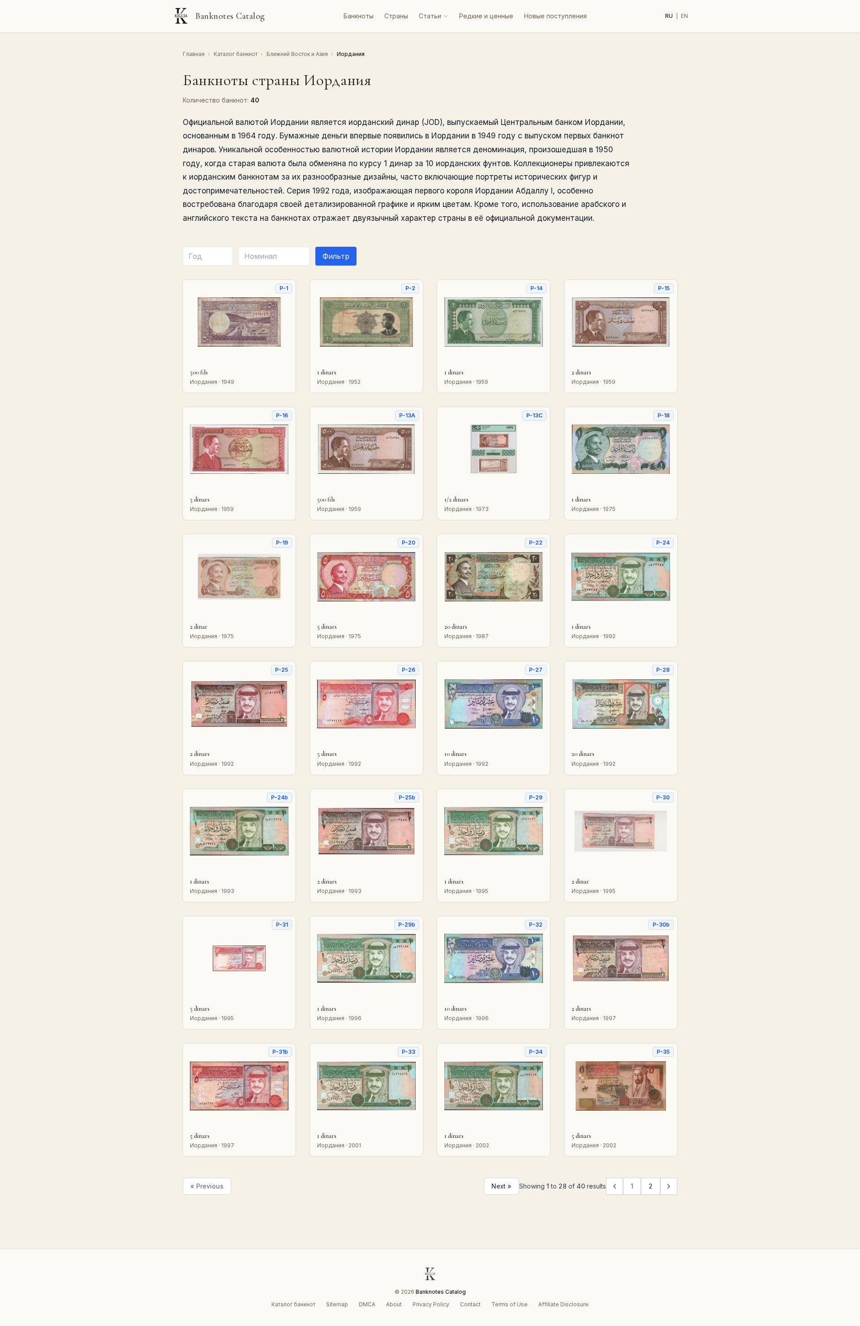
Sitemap (337, 1304)
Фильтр (335, 256)
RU (669, 16)
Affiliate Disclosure (563, 1304)
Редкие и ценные (486, 16)
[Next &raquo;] (668, 1186)
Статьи (430, 16)
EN (684, 16)
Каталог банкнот (236, 54)
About (394, 1304)
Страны (396, 16)
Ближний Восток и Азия (298, 54)
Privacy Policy (431, 1304)
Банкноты (359, 16)
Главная (194, 54)
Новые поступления (555, 16)
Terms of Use (509, 1304)
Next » (501, 1186)
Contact (470, 1304)
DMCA (367, 1304)
